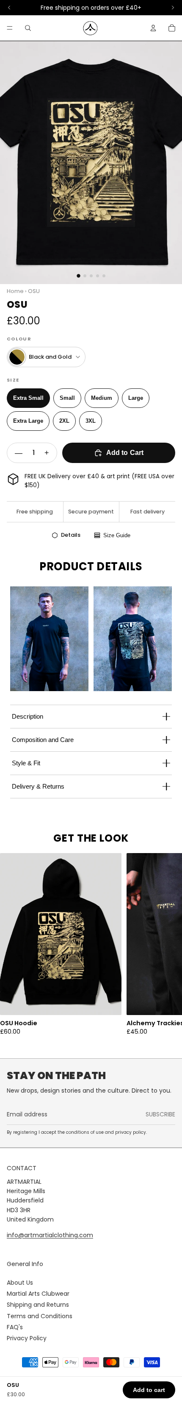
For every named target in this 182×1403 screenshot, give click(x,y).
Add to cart (149, 1389)
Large (135, 398)
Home (15, 291)
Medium (101, 398)
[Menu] (9, 28)
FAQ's (15, 1327)
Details (70, 535)
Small (67, 398)
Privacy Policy (27, 1338)
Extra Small (28, 398)
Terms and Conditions (39, 1316)
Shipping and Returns (38, 1304)
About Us (20, 1282)
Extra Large (28, 421)
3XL (90, 421)
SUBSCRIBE (160, 1114)
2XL (64, 421)
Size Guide (116, 535)
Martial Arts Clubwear (38, 1293)
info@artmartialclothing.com (50, 1235)
